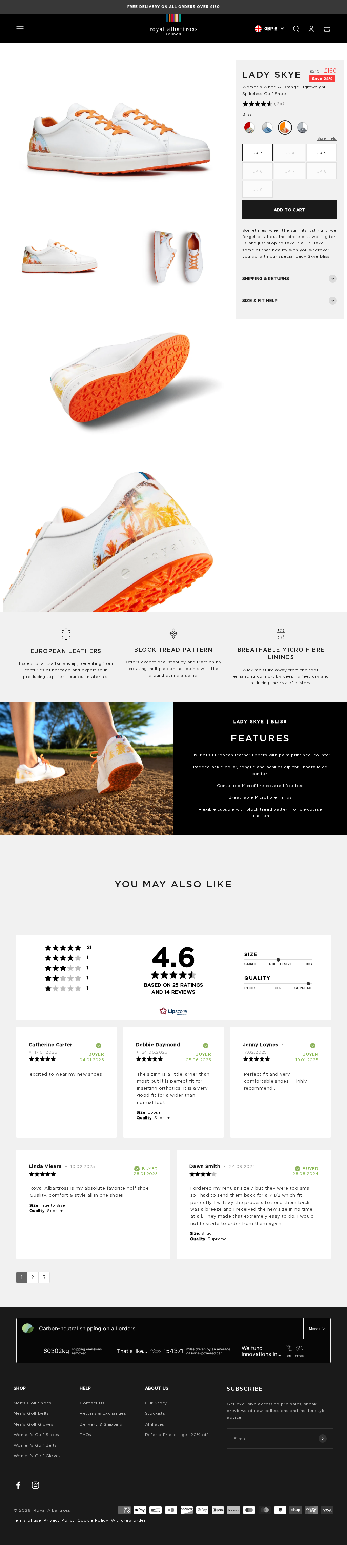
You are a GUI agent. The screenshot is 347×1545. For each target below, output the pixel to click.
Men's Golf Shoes (33, 1402)
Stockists (155, 1413)
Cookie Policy (92, 1520)
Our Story (156, 1402)
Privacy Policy (59, 1520)
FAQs (85, 1434)
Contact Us (92, 1402)
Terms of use (27, 1520)
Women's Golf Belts (35, 1445)
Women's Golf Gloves (37, 1455)
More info (317, 1328)
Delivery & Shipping (101, 1424)
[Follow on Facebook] (18, 1485)
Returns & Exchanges (103, 1413)
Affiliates (154, 1424)
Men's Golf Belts (31, 1413)
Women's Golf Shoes (36, 1434)
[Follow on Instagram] (35, 1485)
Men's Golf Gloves (33, 1424)
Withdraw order (128, 1520)
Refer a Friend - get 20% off (176, 1434)
